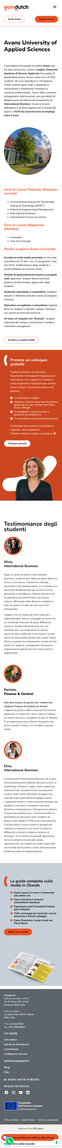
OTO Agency (38, 1128)
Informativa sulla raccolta (19, 1143)
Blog (7, 1067)
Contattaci (11, 1049)
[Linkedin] (27, 1092)
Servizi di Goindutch (16, 1044)
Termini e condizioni (48, 1119)
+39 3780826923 (16, 1027)
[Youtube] (20, 1092)
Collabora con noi (15, 1054)
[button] (54, 6)
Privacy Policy (12, 1119)
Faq (6, 1072)
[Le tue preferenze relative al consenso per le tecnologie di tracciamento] (56, 1142)
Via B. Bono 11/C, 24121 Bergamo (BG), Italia (16, 1003)
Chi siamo (10, 1039)
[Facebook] (6, 1092)
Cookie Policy (28, 1119)
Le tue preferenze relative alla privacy (32, 1137)
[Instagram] (13, 1092)
